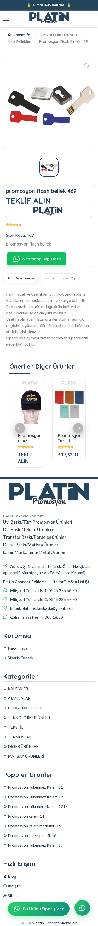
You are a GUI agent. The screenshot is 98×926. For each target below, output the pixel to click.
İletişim (14, 885)
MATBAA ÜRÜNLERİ (25, 756)
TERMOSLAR (19, 736)
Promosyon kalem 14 (25, 816)
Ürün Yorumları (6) (59, 278)
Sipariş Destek (20, 657)
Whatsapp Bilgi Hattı (41, 258)
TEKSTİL (15, 727)
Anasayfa (21, 35)
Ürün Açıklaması (20, 278)
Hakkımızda (17, 648)
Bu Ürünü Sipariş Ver (43, 908)
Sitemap (14, 895)
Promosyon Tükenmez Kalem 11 (35, 787)
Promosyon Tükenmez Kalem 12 (35, 796)
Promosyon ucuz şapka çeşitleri (29, 438)
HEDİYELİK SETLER (25, 708)
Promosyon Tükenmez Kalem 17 (35, 845)
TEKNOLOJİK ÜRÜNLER (28, 717)
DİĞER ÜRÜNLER (23, 746)
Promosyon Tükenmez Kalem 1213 (37, 806)
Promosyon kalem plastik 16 (31, 835)
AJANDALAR (19, 698)
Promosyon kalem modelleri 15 (34, 825)
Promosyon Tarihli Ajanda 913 (69, 438)
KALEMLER (17, 688)
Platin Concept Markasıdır (55, 923)
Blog (11, 876)
